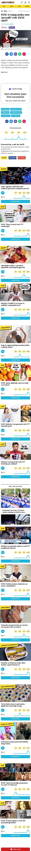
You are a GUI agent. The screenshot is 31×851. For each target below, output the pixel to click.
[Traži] (21, 2)
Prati (5, 27)
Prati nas (17, 849)
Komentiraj (15, 201)
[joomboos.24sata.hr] (7, 2)
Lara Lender (9, 24)
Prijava (4, 157)
